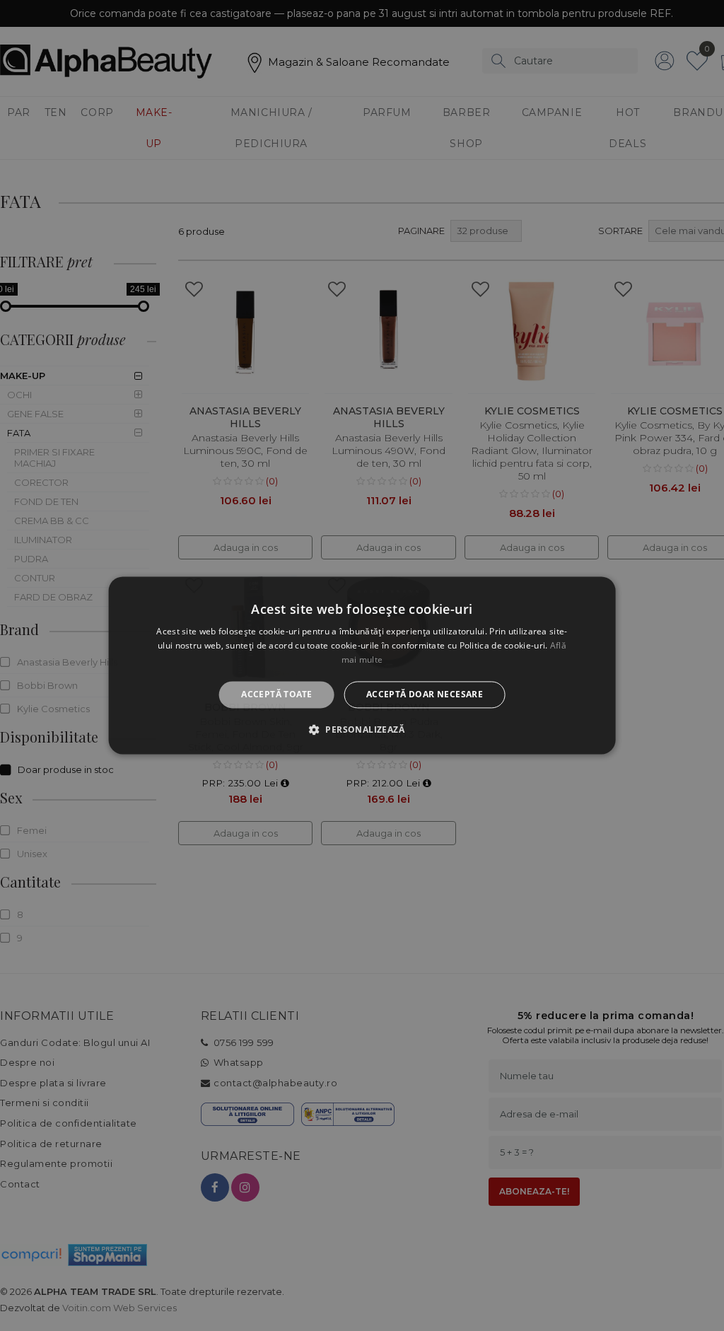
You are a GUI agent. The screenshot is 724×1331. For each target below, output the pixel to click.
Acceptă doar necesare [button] (424, 694)
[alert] (362, 665)
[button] (362, 730)
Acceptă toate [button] (276, 694)
